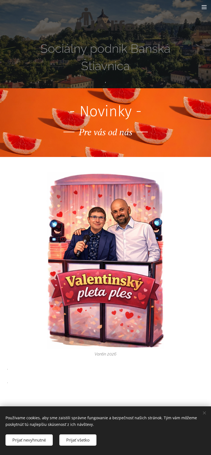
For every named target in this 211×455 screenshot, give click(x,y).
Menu (204, 6)
